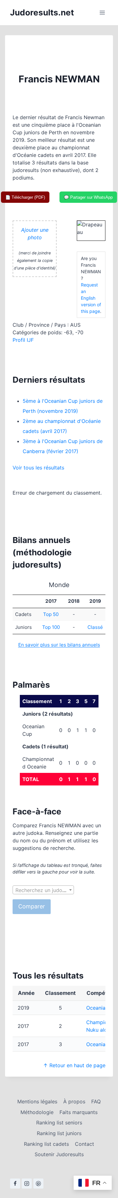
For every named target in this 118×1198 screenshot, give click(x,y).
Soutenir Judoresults (59, 1154)
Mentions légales (37, 1101)
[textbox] (43, 890)
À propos (74, 1101)
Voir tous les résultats (38, 467)
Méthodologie (36, 1112)
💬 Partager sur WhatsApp (88, 197)
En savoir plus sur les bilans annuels (59, 645)
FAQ (96, 1101)
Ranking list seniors (59, 1122)
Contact (84, 1144)
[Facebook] (15, 1184)
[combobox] (43, 889)
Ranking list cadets (46, 1144)
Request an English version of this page (91, 298)
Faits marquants (78, 1112)
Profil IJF (23, 340)
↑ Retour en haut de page (74, 1065)
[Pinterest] (38, 1184)
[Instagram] (27, 1184)
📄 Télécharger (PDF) (25, 197)
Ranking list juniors (59, 1133)
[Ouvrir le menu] (102, 12)
